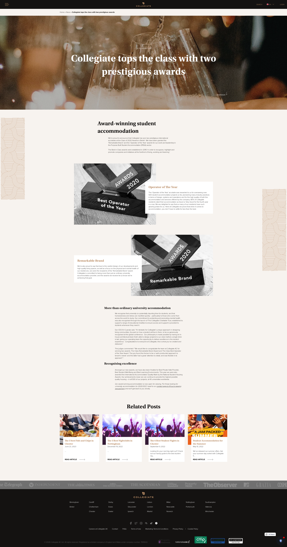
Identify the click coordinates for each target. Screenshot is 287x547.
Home (62, 12)
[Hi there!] (280, 540)
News (68, 12)
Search (259, 4)
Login (282, 4)
